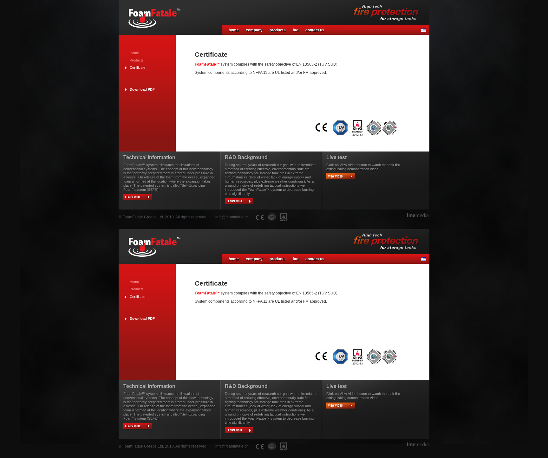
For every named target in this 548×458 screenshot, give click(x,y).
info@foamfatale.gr (231, 217)
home (234, 30)
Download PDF (142, 89)
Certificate (137, 67)
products (278, 30)
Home (134, 53)
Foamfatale (152, 16)
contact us (314, 30)
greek (423, 30)
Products (137, 60)
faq (295, 30)
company (254, 30)
